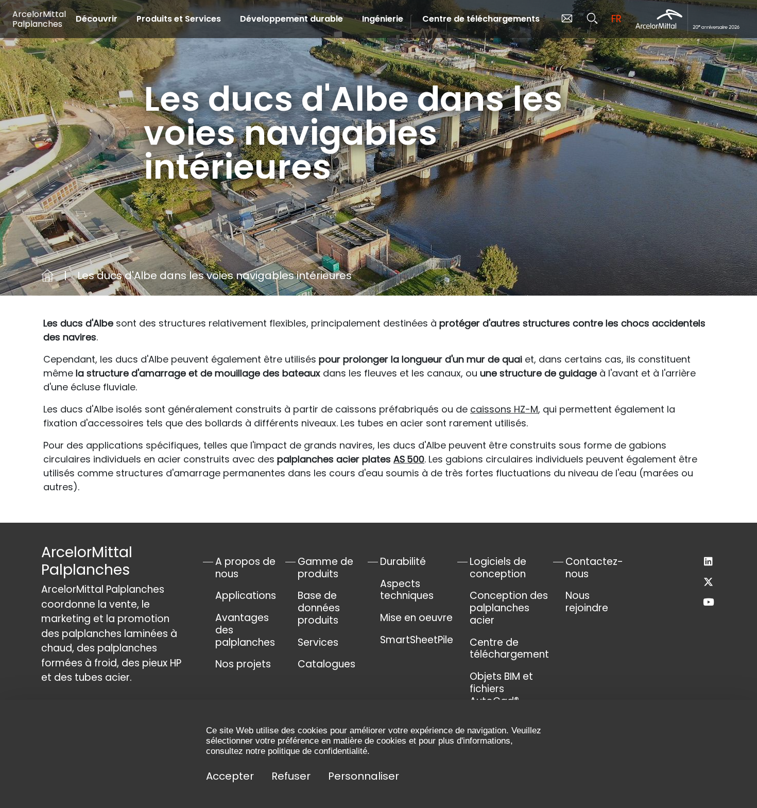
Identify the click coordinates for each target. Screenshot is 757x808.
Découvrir (96, 19)
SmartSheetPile (416, 640)
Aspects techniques (407, 590)
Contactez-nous (594, 568)
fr (616, 19)
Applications (245, 596)
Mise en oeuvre (416, 618)
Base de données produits (319, 608)
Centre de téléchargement (509, 648)
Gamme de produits (325, 568)
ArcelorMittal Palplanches (39, 19)
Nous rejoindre (586, 602)
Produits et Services (178, 19)
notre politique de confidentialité (306, 751)
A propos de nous (245, 568)
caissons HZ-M (504, 409)
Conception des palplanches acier (509, 608)
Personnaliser (363, 776)
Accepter (230, 776)
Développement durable (291, 19)
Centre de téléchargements (481, 19)
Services (318, 642)
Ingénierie (382, 19)
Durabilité (403, 562)
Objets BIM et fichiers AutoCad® (501, 688)
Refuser (291, 776)
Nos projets (243, 664)
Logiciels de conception (498, 568)
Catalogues (326, 664)
